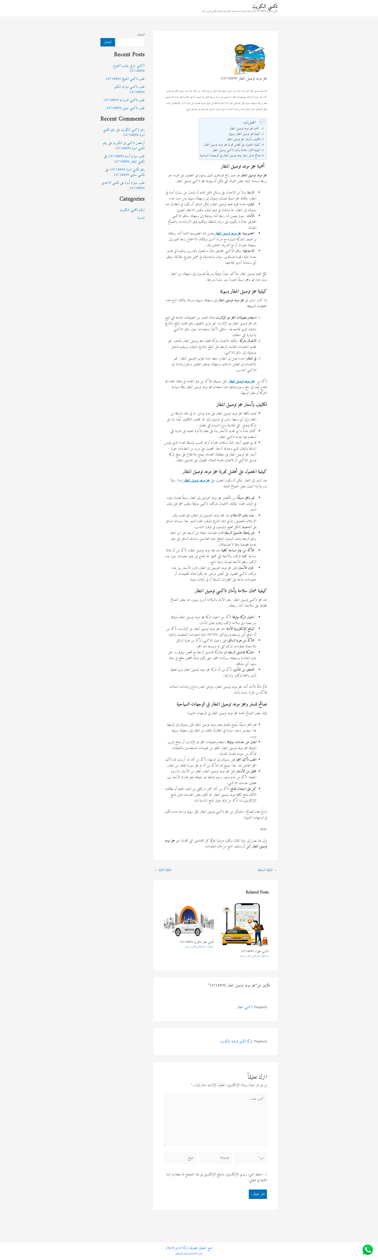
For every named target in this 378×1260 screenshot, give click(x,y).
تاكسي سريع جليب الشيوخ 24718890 (129, 68)
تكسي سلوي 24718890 (129, 175)
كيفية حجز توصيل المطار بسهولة (244, 134)
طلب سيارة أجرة (135, 183)
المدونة (242, 956)
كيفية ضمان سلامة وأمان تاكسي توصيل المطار (236, 150)
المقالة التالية (163, 870)
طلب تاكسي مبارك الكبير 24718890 (129, 89)
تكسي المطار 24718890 (129, 162)
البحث (141, 34)
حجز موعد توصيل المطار (228, 233)
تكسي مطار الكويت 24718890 (197, 942)
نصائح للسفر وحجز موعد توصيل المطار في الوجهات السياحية (230, 155)
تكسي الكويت (265, 6)
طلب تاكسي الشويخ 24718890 (125, 79)
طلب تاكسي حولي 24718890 (125, 108)
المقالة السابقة (267, 870)
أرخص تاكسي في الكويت (129, 143)
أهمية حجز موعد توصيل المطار (245, 128)
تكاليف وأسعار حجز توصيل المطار (243, 139)
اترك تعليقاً (265, 956)
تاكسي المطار (244, 1007)
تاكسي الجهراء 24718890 (255, 951)
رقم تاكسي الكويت (133, 130)
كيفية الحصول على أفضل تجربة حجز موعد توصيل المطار (232, 144)
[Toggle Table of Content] (260, 122)
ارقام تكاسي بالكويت (252, 956)
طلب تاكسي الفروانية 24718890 (124, 100)
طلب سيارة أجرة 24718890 (126, 156)
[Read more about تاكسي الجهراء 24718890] (243, 925)
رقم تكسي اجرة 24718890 (124, 132)
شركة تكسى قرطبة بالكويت (236, 1041)
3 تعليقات (210, 947)
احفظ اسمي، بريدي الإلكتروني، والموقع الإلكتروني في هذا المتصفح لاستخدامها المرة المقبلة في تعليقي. (216, 1177)
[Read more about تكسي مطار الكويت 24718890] (188, 920)
